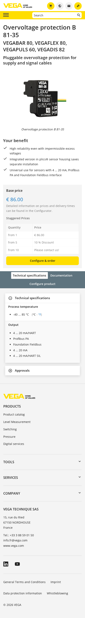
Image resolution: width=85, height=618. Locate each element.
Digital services (13, 444)
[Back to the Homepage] (19, 396)
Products (12, 406)
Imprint (56, 582)
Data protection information (22, 593)
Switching (10, 429)
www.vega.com (13, 546)
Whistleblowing (57, 593)
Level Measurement (17, 422)
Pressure (9, 437)
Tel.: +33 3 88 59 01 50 (18, 535)
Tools (8, 462)
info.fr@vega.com (15, 540)
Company (11, 493)
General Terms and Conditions (24, 582)
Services (10, 477)
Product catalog (14, 414)
